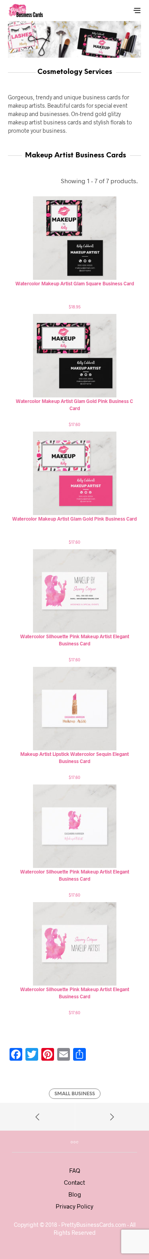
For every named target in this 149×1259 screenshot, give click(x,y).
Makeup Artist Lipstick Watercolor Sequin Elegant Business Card (74, 757)
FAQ (74, 1170)
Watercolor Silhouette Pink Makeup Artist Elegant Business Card (74, 639)
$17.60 (74, 424)
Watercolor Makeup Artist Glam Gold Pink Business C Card (74, 404)
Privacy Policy (74, 1206)
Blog (74, 1194)
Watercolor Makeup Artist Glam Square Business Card (74, 283)
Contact (74, 1182)
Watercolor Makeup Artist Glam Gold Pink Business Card (74, 518)
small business (74, 1093)
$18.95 (75, 306)
